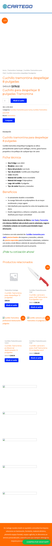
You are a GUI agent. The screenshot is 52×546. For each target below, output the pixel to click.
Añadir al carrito (18, 101)
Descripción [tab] (7, 132)
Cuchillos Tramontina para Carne (21, 110)
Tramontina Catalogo (15, 70)
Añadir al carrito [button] (11, 305)
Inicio (4, 70)
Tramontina (11, 115)
